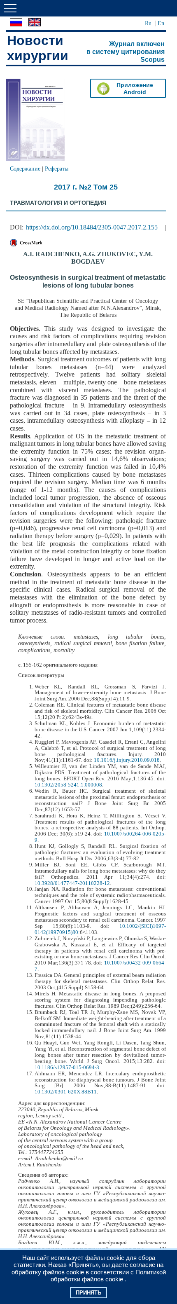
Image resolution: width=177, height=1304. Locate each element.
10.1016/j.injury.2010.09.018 (127, 760)
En (161, 23)
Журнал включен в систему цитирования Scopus (125, 51)
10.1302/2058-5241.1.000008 (68, 785)
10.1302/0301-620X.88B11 (66, 1092)
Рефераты (56, 168)
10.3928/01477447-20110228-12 (72, 883)
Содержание (25, 168)
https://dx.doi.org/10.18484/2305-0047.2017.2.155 (92, 227)
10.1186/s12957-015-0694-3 (67, 1067)
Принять (88, 1293)
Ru (148, 23)
